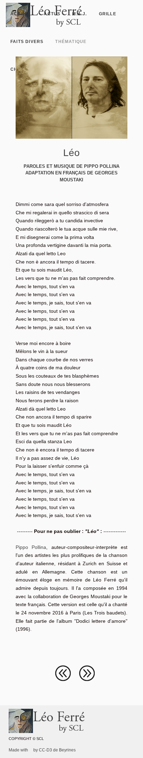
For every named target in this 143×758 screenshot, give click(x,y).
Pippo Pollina (31, 547)
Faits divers (26, 41)
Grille (107, 13)
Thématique (70, 41)
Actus (52, 13)
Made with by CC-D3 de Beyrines (42, 750)
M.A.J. (79, 13)
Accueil (21, 13)
